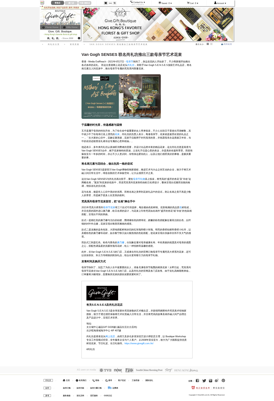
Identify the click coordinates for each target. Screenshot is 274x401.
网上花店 (110, 336)
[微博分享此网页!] (217, 381)
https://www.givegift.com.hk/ (138, 343)
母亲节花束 (109, 207)
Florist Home (51, 27)
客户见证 (122, 380)
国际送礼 (149, 380)
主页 (67, 380)
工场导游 (135, 380)
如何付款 (81, 388)
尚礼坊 (130, 65)
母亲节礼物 (139, 179)
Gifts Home (72, 27)
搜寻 (110, 380)
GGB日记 (108, 396)
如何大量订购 (96, 388)
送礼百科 (80, 396)
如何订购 (67, 388)
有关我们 (82, 380)
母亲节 (129, 61)
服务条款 (67, 396)
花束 (117, 134)
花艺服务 (94, 396)
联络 (97, 380)
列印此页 (227, 44)
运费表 (115, 388)
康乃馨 (120, 242)
